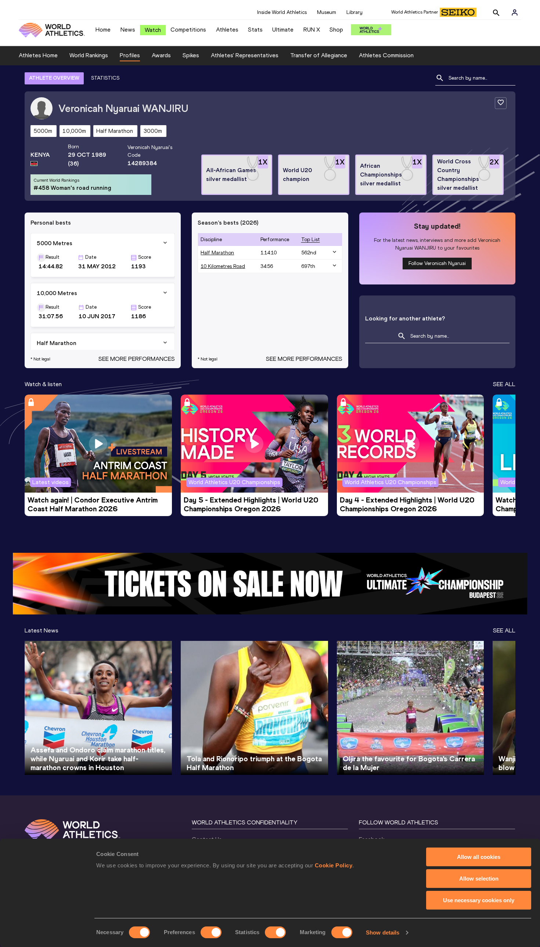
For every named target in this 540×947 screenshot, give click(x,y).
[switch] (211, 932)
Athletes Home (38, 55)
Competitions (188, 29)
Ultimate (283, 29)
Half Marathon (217, 253)
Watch (153, 29)
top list (310, 239)
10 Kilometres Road (223, 266)
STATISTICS (105, 78)
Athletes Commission (386, 55)
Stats (255, 29)
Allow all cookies (478, 857)
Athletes (227, 29)
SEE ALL (504, 384)
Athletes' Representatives (244, 55)
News (127, 29)
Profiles (130, 55)
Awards (161, 55)
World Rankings (88, 55)
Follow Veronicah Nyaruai (437, 263)
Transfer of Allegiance (318, 55)
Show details (382, 932)
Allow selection (478, 878)
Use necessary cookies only (478, 900)
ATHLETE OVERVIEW (54, 78)
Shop (336, 29)
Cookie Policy (334, 865)
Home (103, 29)
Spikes (191, 55)
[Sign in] (514, 12)
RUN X (311, 29)
